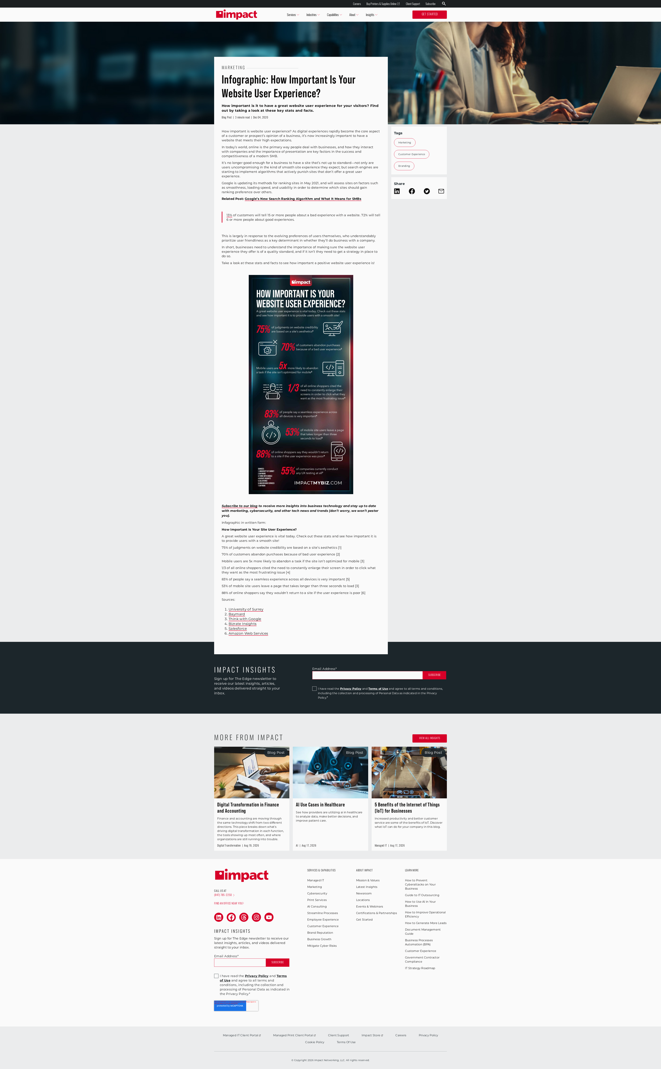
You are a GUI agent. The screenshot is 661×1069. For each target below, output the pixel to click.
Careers (357, 3)
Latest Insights (366, 887)
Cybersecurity (317, 893)
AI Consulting (317, 906)
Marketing (404, 142)
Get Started (430, 14)
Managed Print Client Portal (293, 1035)
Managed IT (315, 880)
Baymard (237, 614)
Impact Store (371, 1035)
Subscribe (431, 3)
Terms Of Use (346, 1042)
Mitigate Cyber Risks (322, 945)
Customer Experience (411, 154)
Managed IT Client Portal (240, 1035)
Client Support (413, 3)
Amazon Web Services (248, 633)
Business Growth (319, 939)
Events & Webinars (369, 906)
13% (229, 215)
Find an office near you (228, 903)
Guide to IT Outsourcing (422, 895)
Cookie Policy (314, 1042)
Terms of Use (378, 688)
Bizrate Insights (242, 624)
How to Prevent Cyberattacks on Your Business (420, 884)
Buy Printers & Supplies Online (381, 4)
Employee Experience (323, 919)
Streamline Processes (322, 913)
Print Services (317, 900)
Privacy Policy (350, 688)
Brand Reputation (320, 932)
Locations (363, 900)
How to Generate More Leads (426, 923)
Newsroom (364, 893)
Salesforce (238, 629)
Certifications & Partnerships (376, 913)
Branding (404, 166)
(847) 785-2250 (223, 895)
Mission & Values (368, 880)
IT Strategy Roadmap (420, 968)
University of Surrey (246, 609)
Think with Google (245, 619)
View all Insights (429, 738)
